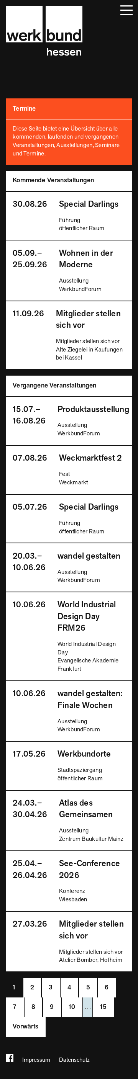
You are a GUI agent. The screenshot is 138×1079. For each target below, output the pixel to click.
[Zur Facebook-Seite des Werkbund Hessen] (9, 1059)
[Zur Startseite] (44, 32)
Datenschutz (74, 1060)
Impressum (36, 1060)
